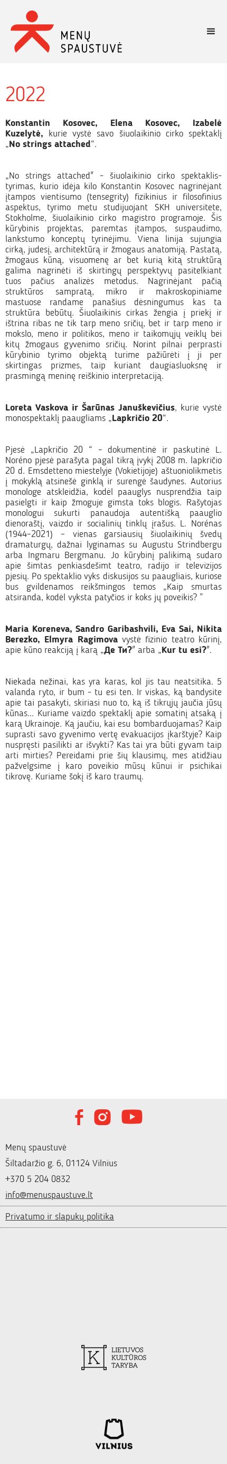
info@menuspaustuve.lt (49, 1195)
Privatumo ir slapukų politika (59, 1217)
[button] (211, 31)
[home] (97, 32)
